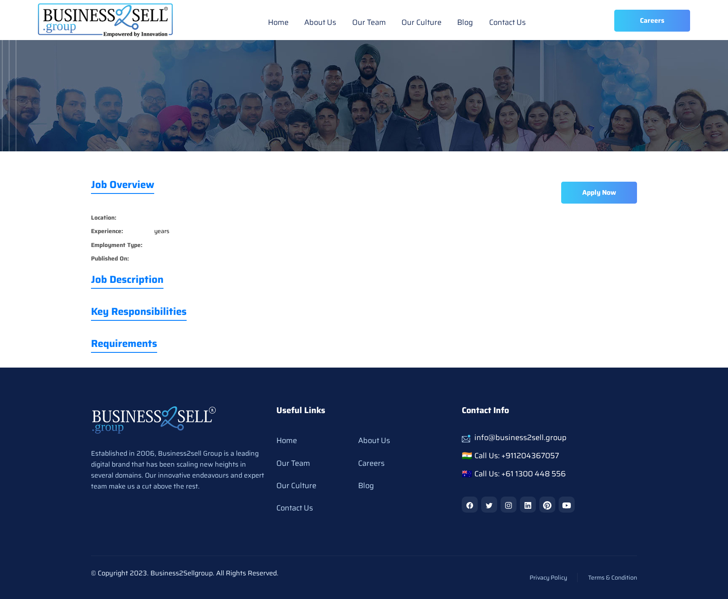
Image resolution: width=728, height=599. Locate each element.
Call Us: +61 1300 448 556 (520, 474)
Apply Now (599, 192)
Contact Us (507, 22)
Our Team (368, 22)
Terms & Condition (612, 577)
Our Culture (421, 22)
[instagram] (508, 505)
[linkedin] (528, 505)
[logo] (154, 419)
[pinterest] (547, 505)
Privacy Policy (548, 577)
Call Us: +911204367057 (516, 456)
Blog (465, 22)
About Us (320, 22)
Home (278, 22)
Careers (371, 463)
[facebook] (470, 505)
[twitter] (489, 505)
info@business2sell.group (520, 437)
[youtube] (567, 505)
